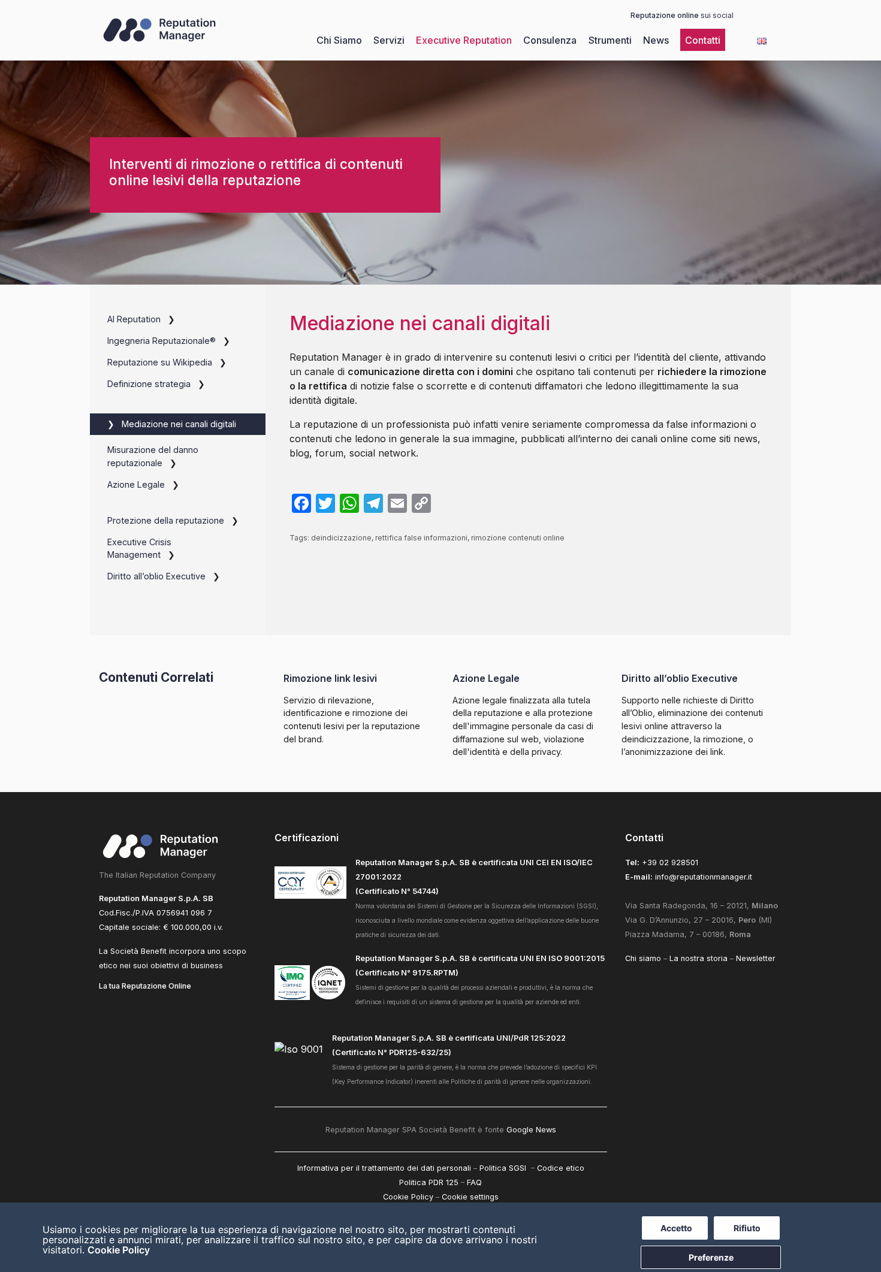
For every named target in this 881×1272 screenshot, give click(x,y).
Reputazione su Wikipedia (159, 362)
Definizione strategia (149, 384)
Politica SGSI (504, 1168)
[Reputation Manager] (159, 41)
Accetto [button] (676, 1228)
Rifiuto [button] (747, 1228)
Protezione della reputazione (165, 520)
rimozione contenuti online (518, 537)
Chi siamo (643, 958)
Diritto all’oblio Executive (156, 576)
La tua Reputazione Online (145, 985)
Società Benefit (138, 951)
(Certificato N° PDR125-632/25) (391, 1052)
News (656, 40)
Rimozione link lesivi (330, 678)
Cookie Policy (119, 1250)
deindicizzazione (341, 537)
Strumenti (610, 40)
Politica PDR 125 (428, 1182)
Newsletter (756, 958)
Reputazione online (664, 15)
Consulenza (550, 40)
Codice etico (560, 1168)
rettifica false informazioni (421, 537)
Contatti (702, 40)
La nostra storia (698, 958)
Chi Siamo (339, 40)
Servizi (389, 40)
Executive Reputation (464, 40)
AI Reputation (134, 319)
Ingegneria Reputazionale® (161, 341)
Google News (531, 1129)
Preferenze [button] (711, 1257)
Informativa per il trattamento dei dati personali (384, 1168)
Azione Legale (136, 484)
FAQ (474, 1182)
